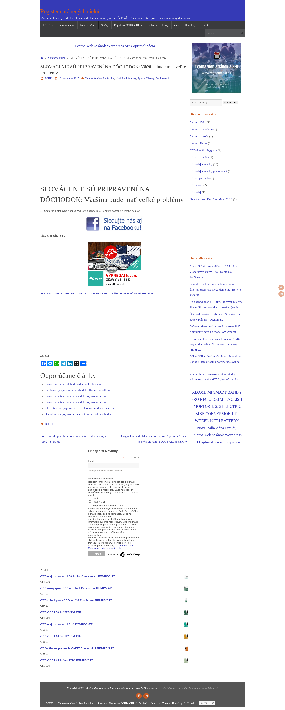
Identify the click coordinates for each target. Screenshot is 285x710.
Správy (141, 78)
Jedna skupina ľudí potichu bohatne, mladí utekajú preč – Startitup (74, 438)
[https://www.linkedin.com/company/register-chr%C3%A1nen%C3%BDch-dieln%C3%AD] (281, 294)
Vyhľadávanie (230, 102)
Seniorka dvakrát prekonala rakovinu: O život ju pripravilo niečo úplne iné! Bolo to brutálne (215, 289)
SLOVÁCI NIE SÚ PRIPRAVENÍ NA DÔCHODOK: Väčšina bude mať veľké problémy (97, 293)
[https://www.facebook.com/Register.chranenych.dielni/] (281, 287)
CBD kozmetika (199, 157)
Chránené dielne (56, 57)
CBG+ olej (196, 185)
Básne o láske (198, 122)
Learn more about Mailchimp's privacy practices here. (111, 546)
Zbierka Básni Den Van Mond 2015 (211, 199)
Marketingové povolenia (100, 478)
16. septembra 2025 (69, 78)
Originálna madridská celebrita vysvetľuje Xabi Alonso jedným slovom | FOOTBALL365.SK (154, 438)
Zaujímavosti (162, 78)
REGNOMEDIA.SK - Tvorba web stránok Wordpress (95, 688)
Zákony (150, 78)
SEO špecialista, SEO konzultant (140, 688)
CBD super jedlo (200, 178)
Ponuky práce (86, 703)
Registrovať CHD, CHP (122, 703)
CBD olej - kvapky (201, 164)
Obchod (143, 703)
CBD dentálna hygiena (203, 150)
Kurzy (154, 703)
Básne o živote (198, 143)
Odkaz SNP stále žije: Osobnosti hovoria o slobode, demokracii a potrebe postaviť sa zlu (215, 362)
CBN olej (195, 192)
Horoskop (177, 703)
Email (92, 461)
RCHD (48, 78)
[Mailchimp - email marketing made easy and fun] (124, 557)
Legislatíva (108, 78)
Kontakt (191, 703)
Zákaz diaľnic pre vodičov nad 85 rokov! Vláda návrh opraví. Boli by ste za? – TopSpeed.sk (214, 272)
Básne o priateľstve (201, 129)
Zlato (165, 703)
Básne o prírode (199, 136)
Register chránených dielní (69, 11)
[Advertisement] (114, 108)
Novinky (120, 78)
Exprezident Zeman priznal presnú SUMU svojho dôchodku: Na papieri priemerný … (215, 344)
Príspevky (131, 78)
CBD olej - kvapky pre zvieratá (208, 171)
